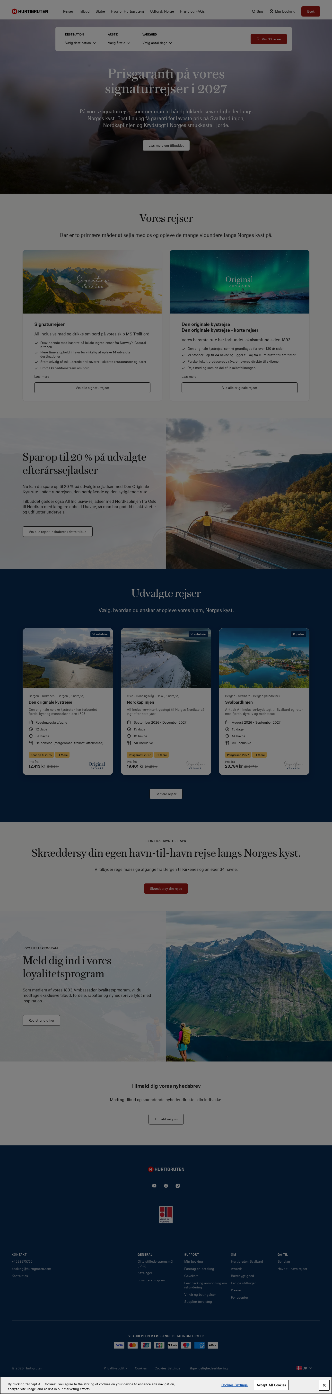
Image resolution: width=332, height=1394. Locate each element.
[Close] (324, 1385)
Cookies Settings (234, 1385)
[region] (166, 1385)
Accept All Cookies (271, 1385)
